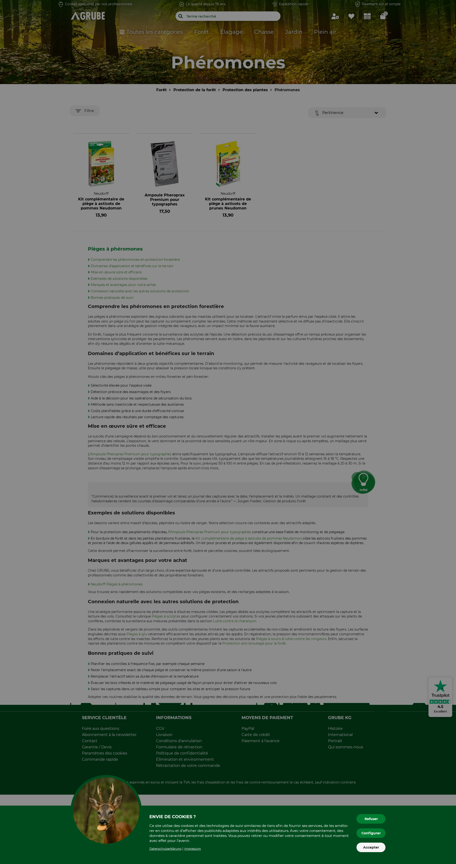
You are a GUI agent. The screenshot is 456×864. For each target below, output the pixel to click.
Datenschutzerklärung (165, 848)
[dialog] (228, 432)
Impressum (192, 848)
